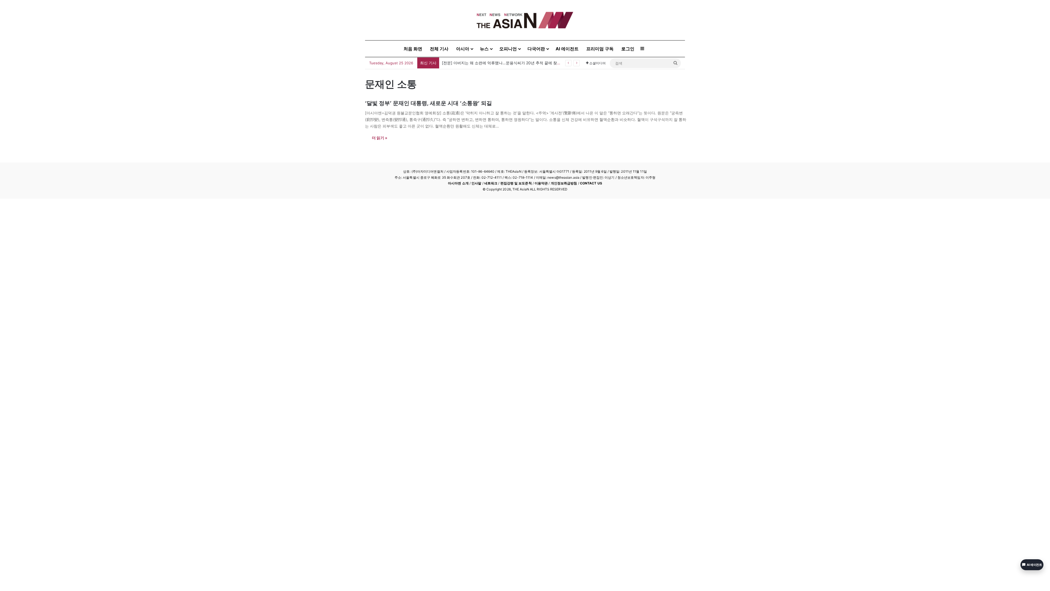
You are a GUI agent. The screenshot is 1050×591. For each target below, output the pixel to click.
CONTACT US (591, 183)
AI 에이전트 (567, 48)
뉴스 (484, 48)
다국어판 (536, 48)
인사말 (476, 183)
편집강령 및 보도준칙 (516, 183)
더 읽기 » (379, 137)
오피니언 (508, 48)
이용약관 (541, 183)
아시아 (462, 48)
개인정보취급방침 (564, 183)
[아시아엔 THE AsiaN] (525, 20)
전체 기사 (439, 48)
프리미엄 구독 (600, 48)
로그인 (627, 48)
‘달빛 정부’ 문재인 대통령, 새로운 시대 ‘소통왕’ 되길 (428, 103)
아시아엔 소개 (458, 183)
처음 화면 (413, 48)
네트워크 (490, 183)
